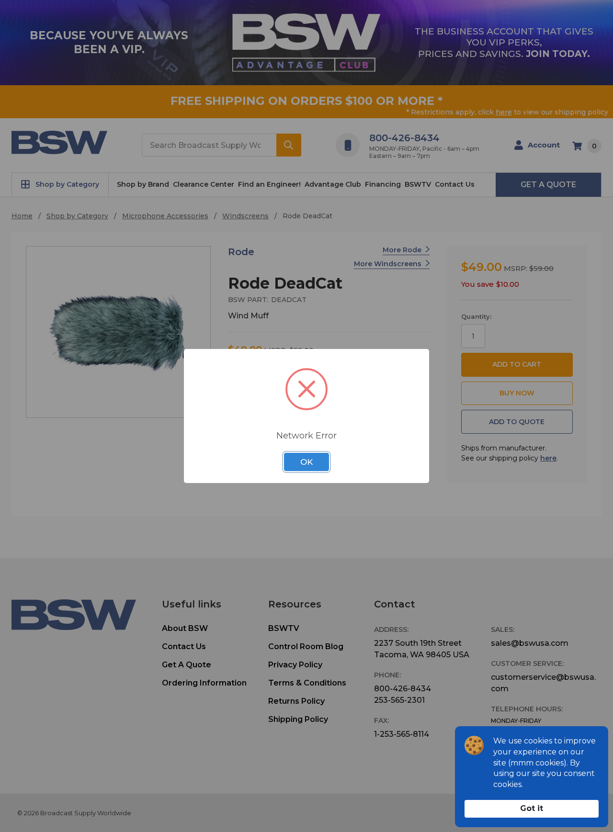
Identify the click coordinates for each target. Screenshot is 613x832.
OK (306, 462)
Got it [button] (531, 808)
